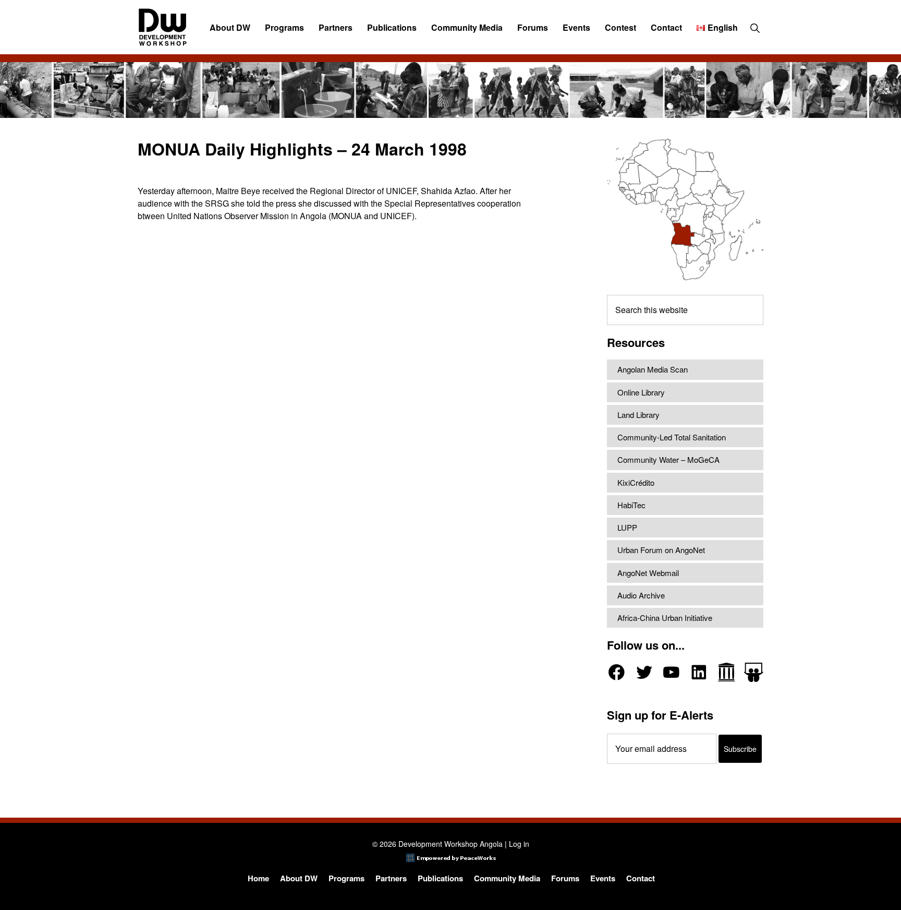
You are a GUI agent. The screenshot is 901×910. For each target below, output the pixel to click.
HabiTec (631, 504)
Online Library (641, 392)
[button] (754, 27)
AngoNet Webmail (648, 572)
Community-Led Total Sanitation (671, 437)
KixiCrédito (635, 482)
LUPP (627, 527)
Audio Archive (641, 595)
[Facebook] (616, 672)
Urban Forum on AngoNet (661, 549)
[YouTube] (671, 672)
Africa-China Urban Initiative (664, 617)
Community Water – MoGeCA (668, 459)
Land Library (638, 414)
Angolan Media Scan (652, 369)
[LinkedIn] (699, 672)
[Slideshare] (753, 672)
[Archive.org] (726, 672)
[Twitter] (644, 672)
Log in (519, 844)
